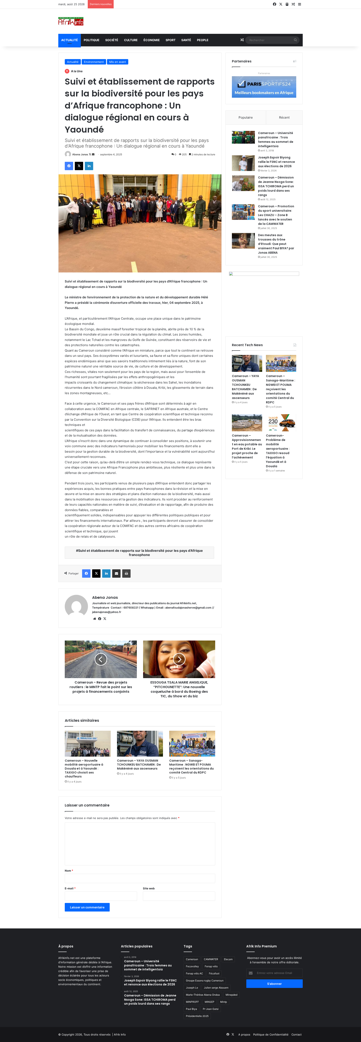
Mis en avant (117, 61)
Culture (131, 40)
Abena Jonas (80, 154)
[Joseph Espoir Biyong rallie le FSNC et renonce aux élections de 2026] (243, 163)
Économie (152, 40)
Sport (170, 40)
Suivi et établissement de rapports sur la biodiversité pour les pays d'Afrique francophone (140, 552)
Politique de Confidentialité (271, 1034)
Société (111, 40)
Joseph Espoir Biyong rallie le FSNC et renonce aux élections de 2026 (276, 161)
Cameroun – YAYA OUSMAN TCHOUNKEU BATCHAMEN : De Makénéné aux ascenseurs (139, 764)
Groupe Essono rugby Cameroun (205, 980)
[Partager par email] (116, 573)
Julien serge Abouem (216, 987)
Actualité (69, 40)
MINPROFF (192, 1001)
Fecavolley (192, 966)
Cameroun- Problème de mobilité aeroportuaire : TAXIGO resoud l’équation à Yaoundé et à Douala (278, 450)
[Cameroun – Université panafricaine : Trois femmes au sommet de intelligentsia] (243, 137)
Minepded (231, 994)
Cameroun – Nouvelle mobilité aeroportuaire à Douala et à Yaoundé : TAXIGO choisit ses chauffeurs (84, 768)
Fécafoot (214, 973)
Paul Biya (191, 1008)
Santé (186, 40)
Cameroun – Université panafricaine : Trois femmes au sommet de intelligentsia (275, 139)
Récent (284, 117)
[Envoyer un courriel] (93, 154)
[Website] (94, 618)
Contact (296, 1034)
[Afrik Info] (70, 21)
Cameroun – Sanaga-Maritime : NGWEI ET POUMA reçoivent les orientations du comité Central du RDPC (191, 766)
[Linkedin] (89, 166)
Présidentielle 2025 (197, 1016)
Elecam (228, 959)
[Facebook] (69, 166)
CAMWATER (211, 959)
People (202, 40)
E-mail (70, 888)
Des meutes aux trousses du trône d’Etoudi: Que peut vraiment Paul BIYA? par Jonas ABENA (276, 244)
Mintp (223, 1001)
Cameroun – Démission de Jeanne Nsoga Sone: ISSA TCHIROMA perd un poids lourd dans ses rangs (276, 186)
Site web (149, 888)
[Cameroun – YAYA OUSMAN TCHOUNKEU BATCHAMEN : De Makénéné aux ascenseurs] (140, 744)
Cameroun (192, 959)
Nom (69, 870)
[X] (79, 166)
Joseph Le (192, 987)
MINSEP (209, 1001)
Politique (91, 40)
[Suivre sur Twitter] (90, 154)
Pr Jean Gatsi (211, 1008)
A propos (244, 1034)
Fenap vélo (211, 966)
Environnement (94, 61)
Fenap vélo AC (194, 973)
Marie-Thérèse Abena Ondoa (203, 994)
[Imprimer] (126, 573)
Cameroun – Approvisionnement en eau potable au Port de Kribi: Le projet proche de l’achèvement (247, 446)
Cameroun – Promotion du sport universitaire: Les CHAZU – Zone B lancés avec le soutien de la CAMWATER (276, 215)
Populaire (246, 117)
